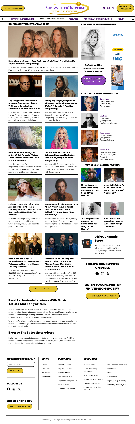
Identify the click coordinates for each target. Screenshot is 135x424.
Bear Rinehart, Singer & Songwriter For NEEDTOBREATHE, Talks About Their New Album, (24, 262)
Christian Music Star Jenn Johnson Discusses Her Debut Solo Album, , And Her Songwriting (60, 156)
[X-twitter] (113, 8)
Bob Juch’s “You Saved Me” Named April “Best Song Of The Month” (113, 222)
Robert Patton (105, 150)
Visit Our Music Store (106, 239)
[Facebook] (104, 8)
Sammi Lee (104, 99)
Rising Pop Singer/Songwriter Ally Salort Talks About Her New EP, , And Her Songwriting (61, 104)
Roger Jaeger (105, 133)
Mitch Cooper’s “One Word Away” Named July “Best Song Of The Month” (90, 190)
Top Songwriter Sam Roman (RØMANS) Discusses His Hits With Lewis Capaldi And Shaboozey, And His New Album (24, 104)
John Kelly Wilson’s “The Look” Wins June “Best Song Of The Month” (114, 189)
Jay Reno (103, 116)
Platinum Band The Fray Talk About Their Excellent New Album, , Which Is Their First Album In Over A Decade (59, 264)
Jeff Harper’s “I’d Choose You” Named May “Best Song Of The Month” (90, 223)
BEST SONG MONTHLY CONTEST (52, 19)
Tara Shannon (93, 65)
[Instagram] (108, 8)
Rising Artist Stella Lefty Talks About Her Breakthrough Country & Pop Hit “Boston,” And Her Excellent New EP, (24, 209)
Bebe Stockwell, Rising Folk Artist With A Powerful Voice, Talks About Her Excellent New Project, (23, 156)
